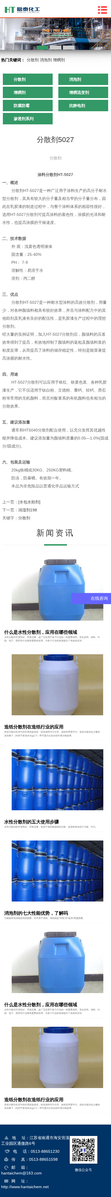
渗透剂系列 (24, 118)
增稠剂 (59, 60)
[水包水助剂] (29, 502)
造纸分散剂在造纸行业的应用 (33, 726)
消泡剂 (46, 60)
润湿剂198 (27, 510)
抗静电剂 (77, 105)
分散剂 (33, 60)
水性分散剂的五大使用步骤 (31, 821)
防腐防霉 (22, 105)
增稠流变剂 (79, 92)
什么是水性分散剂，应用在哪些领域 (40, 632)
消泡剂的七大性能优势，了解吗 (36, 913)
